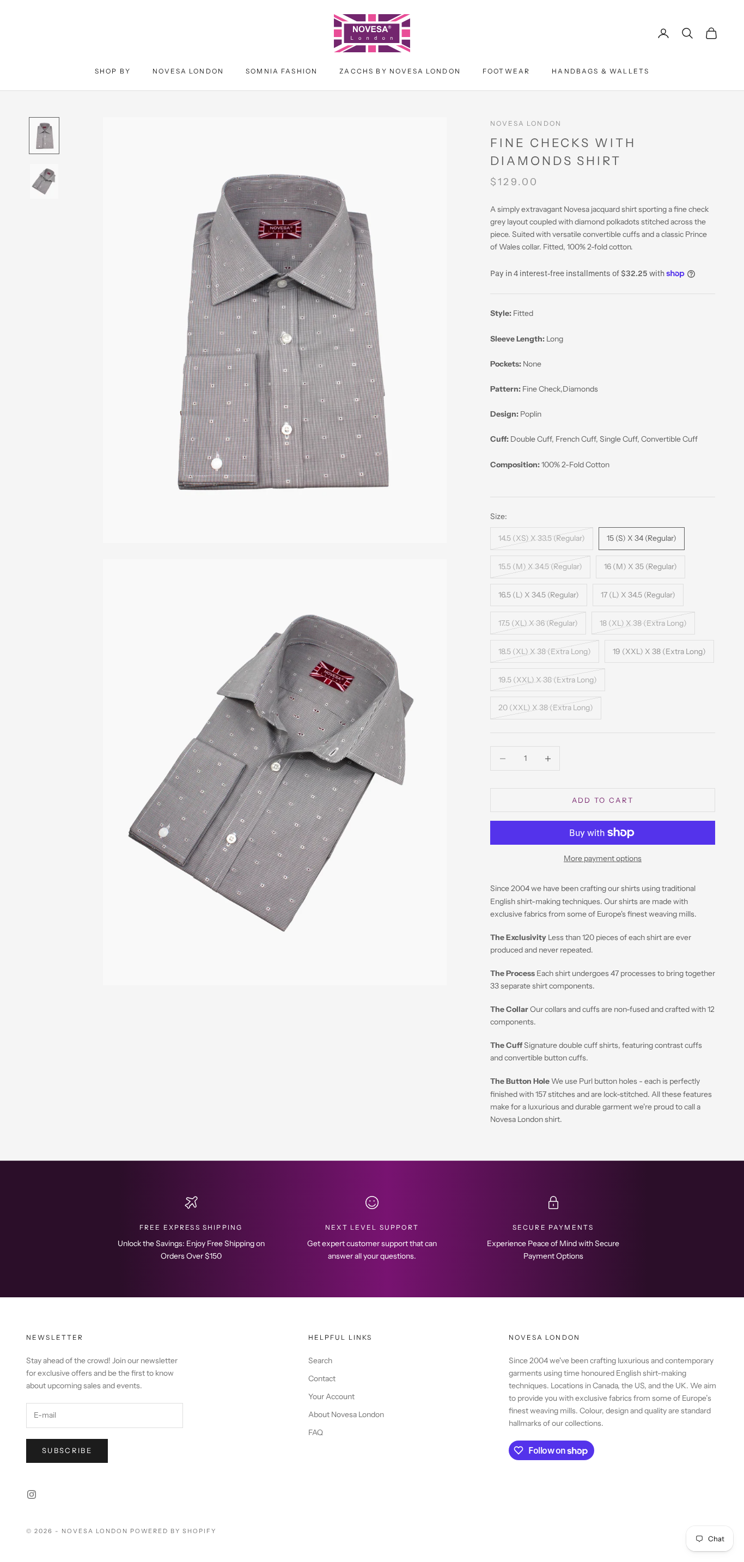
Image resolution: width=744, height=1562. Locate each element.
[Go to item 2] (44, 181)
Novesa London (188, 71)
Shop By (113, 71)
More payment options (603, 858)
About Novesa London (346, 1414)
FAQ (315, 1432)
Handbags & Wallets (600, 71)
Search (320, 1360)
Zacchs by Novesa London (400, 71)
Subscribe (67, 1450)
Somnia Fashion (282, 71)
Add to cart (603, 800)
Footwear (506, 71)
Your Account (331, 1396)
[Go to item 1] (44, 135)
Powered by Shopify (173, 1531)
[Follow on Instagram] (31, 1494)
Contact (322, 1378)
